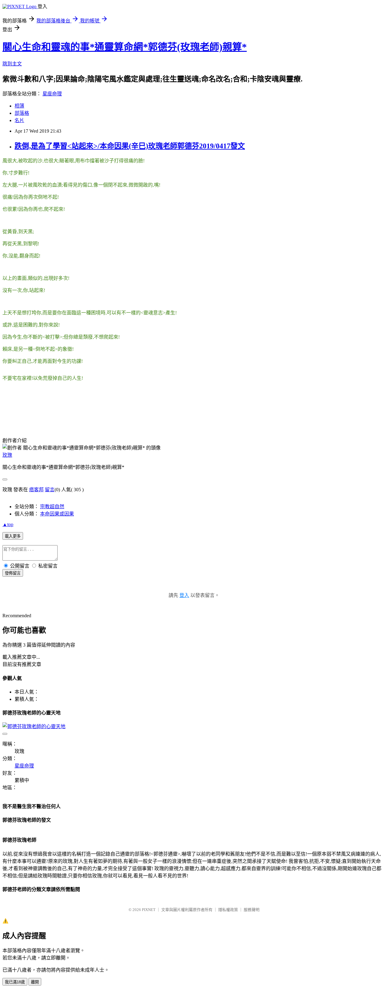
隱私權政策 (228, 909)
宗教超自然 (52, 506)
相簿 (19, 105)
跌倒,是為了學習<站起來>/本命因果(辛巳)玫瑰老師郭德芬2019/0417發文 (130, 146)
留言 (50, 489)
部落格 (22, 113)
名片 (19, 120)
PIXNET (149, 909)
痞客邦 (36, 489)
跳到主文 (12, 63)
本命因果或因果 (57, 513)
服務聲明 (251, 909)
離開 (35, 982)
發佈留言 (13, 573)
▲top (7, 524)
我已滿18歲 (15, 982)
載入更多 (13, 536)
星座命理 (52, 93)
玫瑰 (7, 455)
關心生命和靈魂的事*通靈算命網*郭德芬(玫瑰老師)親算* (124, 46)
